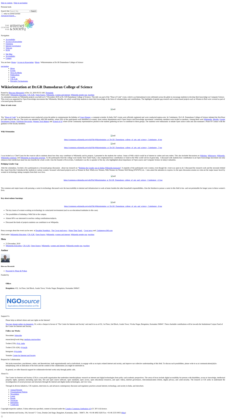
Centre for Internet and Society (24, 355)
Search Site (5, 11)
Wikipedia (221, 156)
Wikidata (203, 156)
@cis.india (18, 351)
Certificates (14, 405)
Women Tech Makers (41, 121)
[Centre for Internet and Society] (18, 32)
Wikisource (212, 156)
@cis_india (20, 343)
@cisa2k (24, 347)
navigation (5, 66)
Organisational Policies (18, 392)
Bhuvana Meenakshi (16, 93)
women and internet (62, 95)
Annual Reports (16, 390)
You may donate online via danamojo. (20, 324)
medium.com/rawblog (32, 339)
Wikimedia (50, 95)
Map (123, 413)
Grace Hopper (85, 117)
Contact (8, 58)
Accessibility (10, 40)
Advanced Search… (8, 16)
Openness (9, 44)
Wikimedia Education (18, 95)
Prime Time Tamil (75, 231)
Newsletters (14, 394)
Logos (12, 396)
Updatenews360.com (104, 231)
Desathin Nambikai (43, 231)
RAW (8, 50)
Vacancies (14, 400)
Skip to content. (7, 3)
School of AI (58, 121)
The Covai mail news (59, 231)
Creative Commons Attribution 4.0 (78, 409)
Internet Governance (13, 46)
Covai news (88, 231)
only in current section (12, 14)
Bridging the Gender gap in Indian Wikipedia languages (100, 168)
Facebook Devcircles (24, 121)
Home (13, 62)
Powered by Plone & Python (16, 271)
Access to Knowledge (14, 42)
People (12, 398)
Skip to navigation (20, 3)
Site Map (9, 54)
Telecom (9, 48)
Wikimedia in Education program (32, 158)
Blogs (37, 62)
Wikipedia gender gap (79, 95)
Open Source (40, 95)
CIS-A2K (31, 95)
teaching (91, 95)
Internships (14, 403)
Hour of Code (10, 117)
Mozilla (216, 119)
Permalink (49, 93)
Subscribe (18, 335)
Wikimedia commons (9, 158)
